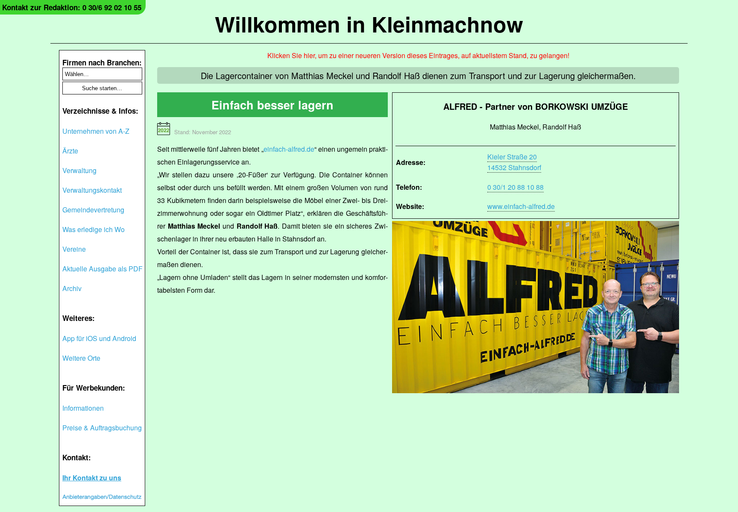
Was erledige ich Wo (93, 229)
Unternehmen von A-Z (95, 131)
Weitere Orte (81, 358)
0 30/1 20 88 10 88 (515, 187)
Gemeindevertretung (93, 210)
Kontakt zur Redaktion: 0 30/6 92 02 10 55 (71, 7)
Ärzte (70, 151)
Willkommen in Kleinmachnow (369, 24)
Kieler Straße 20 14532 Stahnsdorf (514, 162)
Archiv (72, 288)
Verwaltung (79, 170)
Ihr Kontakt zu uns (91, 478)
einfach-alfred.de (289, 149)
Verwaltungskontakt (92, 190)
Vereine (74, 249)
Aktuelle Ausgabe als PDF (102, 269)
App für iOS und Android (99, 338)
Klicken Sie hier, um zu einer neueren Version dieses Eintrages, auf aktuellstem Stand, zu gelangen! (418, 55)
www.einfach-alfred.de (521, 206)
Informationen (83, 408)
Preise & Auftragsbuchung (102, 428)
